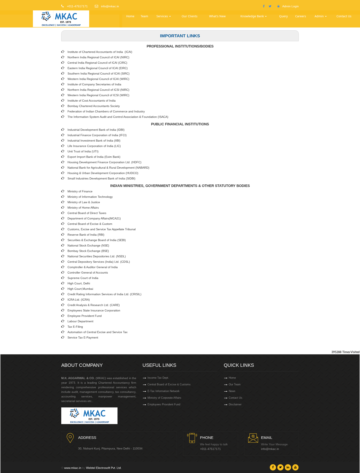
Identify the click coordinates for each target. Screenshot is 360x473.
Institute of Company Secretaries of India (94, 84)
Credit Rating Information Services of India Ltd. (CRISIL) (104, 294)
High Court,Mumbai (80, 288)
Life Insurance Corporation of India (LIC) (94, 146)
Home (130, 16)
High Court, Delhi (79, 283)
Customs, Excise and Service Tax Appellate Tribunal (102, 229)
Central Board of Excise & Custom (90, 223)
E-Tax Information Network (164, 391)
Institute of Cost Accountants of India (92, 100)
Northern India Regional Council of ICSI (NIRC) (98, 89)
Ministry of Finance (80, 191)
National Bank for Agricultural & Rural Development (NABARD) (108, 167)
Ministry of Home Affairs (83, 207)
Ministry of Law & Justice (84, 202)
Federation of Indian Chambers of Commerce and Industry (106, 111)
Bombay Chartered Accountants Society (94, 106)
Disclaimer (235, 404)
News (232, 391)
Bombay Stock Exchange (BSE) (88, 251)
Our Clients (190, 16)
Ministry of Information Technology (90, 196)
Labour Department (80, 321)
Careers (300, 16)
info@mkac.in (270, 449)
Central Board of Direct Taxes (87, 213)
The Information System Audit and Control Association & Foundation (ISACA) (118, 116)
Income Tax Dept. (158, 377)
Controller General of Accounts (88, 272)
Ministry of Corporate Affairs (164, 397)
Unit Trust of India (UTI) (83, 151)
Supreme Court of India (83, 278)
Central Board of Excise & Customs (169, 384)
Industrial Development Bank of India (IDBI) (96, 129)
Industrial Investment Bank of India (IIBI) (94, 140)
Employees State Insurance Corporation (94, 310)
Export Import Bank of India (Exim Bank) (94, 156)
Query (283, 16)
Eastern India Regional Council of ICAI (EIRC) (98, 68)
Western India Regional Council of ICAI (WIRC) (98, 79)
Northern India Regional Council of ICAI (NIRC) (98, 57)
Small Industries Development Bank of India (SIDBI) (101, 178)
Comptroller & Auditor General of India (93, 267)
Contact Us (343, 16)
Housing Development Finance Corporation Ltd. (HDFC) (104, 162)
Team (144, 16)
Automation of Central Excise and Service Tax (98, 332)
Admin (320, 16)
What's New (217, 16)
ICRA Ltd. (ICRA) (79, 299)
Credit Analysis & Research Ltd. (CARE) (94, 305)
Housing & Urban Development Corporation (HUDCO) (103, 173)
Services (162, 16)
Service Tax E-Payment (83, 337)
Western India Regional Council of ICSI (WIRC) (98, 95)
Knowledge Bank (252, 16)
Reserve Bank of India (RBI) (86, 234)
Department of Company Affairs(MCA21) (94, 218)
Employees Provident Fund (164, 404)
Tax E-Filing (75, 326)
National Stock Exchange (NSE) (88, 245)
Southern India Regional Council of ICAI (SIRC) (99, 73)
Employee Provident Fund (85, 315)
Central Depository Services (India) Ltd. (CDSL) (99, 261)
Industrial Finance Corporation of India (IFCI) (97, 135)
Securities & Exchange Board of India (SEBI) (97, 240)
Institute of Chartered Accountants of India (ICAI (99, 52)
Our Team (235, 384)
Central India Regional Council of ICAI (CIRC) (97, 62)
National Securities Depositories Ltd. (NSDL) (97, 256)
